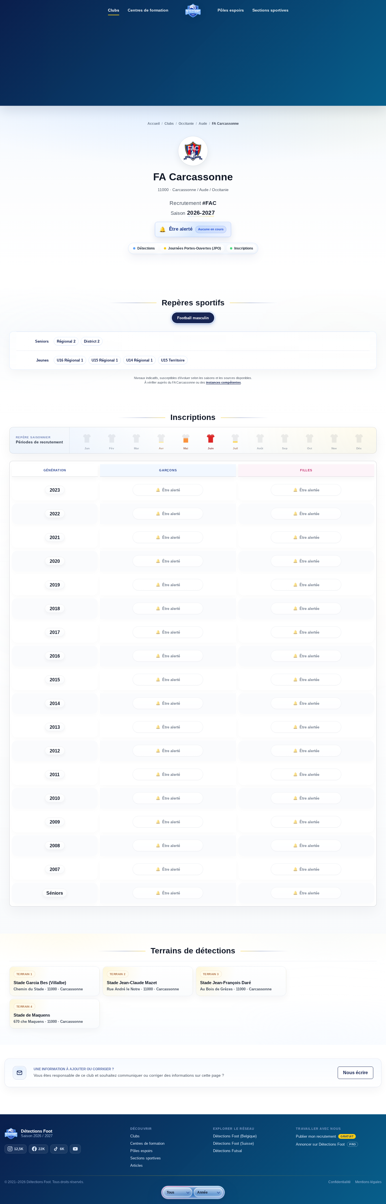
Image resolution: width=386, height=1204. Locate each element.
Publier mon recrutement (325, 1136)
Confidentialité (339, 1182)
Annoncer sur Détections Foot (326, 1144)
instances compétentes (223, 382)
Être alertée (306, 490)
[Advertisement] (193, 60)
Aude (204, 189)
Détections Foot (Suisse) (233, 1143)
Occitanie (220, 189)
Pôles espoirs (231, 10)
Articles (136, 1165)
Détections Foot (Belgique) (235, 1136)
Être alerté (168, 490)
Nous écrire (355, 1072)
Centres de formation (148, 10)
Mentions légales (368, 1182)
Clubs (113, 10)
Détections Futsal (227, 1151)
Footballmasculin (193, 318)
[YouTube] (75, 1148)
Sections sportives (270, 10)
